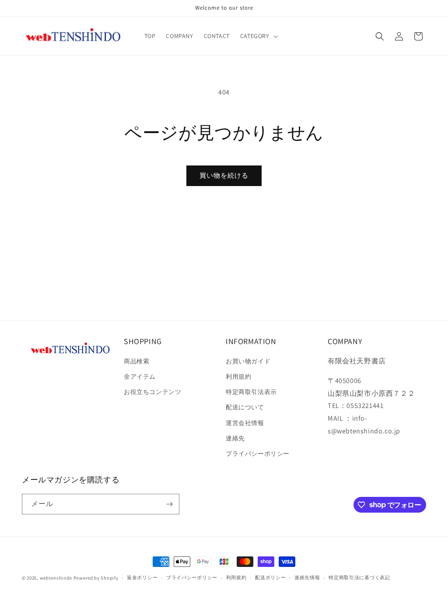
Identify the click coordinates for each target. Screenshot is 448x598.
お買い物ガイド (248, 361)
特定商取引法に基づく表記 (359, 577)
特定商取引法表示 (251, 392)
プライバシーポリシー (258, 453)
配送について (245, 407)
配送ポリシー (270, 577)
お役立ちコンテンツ (152, 392)
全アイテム (140, 376)
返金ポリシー (142, 577)
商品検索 (136, 361)
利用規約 (238, 376)
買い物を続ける (224, 175)
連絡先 (235, 438)
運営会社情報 (245, 423)
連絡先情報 (307, 577)
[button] (258, 36)
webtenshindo (56, 578)
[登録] (169, 504)
